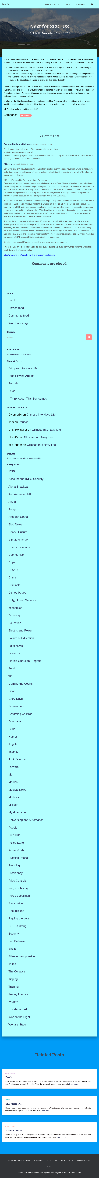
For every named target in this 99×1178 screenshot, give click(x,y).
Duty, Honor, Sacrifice (22, 600)
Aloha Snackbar (18, 486)
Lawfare (13, 767)
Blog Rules (80, 4)
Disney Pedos (17, 592)
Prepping (14, 865)
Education (14, 623)
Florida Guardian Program (25, 660)
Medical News (17, 789)
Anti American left (19, 494)
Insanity (13, 751)
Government (16, 706)
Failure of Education (21, 638)
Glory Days (15, 698)
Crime (12, 577)
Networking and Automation (25, 820)
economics (15, 607)
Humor (12, 736)
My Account (52, 1160)
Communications (19, 547)
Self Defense (16, 941)
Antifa (12, 501)
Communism (16, 554)
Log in (12, 300)
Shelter (13, 948)
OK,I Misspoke (13, 1103)
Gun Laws (14, 721)
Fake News (15, 645)
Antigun (13, 509)
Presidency (15, 873)
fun (10, 676)
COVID (13, 570)
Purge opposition (19, 895)
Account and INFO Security (25, 479)
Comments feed (18, 315)
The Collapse (16, 971)
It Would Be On (13, 1130)
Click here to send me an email (19, 354)
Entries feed (16, 308)
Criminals (14, 585)
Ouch (11, 391)
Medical (13, 782)
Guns (11, 729)
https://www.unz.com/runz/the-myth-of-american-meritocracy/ (29, 255)
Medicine (14, 797)
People (12, 827)
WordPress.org (18, 323)
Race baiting (25, 115)
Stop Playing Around (21, 375)
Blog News (15, 524)
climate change (18, 539)
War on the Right (19, 1017)
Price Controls (17, 880)
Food (11, 668)
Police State (16, 842)
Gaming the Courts (20, 683)
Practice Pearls (18, 857)
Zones (67, 4)
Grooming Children (20, 713)
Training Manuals (51, 4)
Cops (11, 562)
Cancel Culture (17, 532)
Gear (11, 691)
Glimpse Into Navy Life (22, 368)
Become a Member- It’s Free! (19, 1160)
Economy (14, 615)
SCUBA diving (17, 926)
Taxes (12, 963)
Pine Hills (14, 835)
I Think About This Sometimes (27, 398)
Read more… (74, 1084)
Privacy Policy (67, 1160)
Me (10, 774)
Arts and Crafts (18, 516)
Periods (13, 383)
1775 (11, 471)
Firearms (14, 653)
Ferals (8, 1077)
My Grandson (17, 812)
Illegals (12, 744)
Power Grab (16, 850)
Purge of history (18, 888)
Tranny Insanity (18, 994)
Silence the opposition (22, 956)
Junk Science (16, 759)
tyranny (13, 1001)
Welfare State (17, 1024)
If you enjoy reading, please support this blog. (24, 458)
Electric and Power (20, 630)
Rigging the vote (18, 918)
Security (13, 933)
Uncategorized (17, 1009)
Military (13, 804)
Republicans (16, 910)
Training (13, 986)
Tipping (13, 979)
